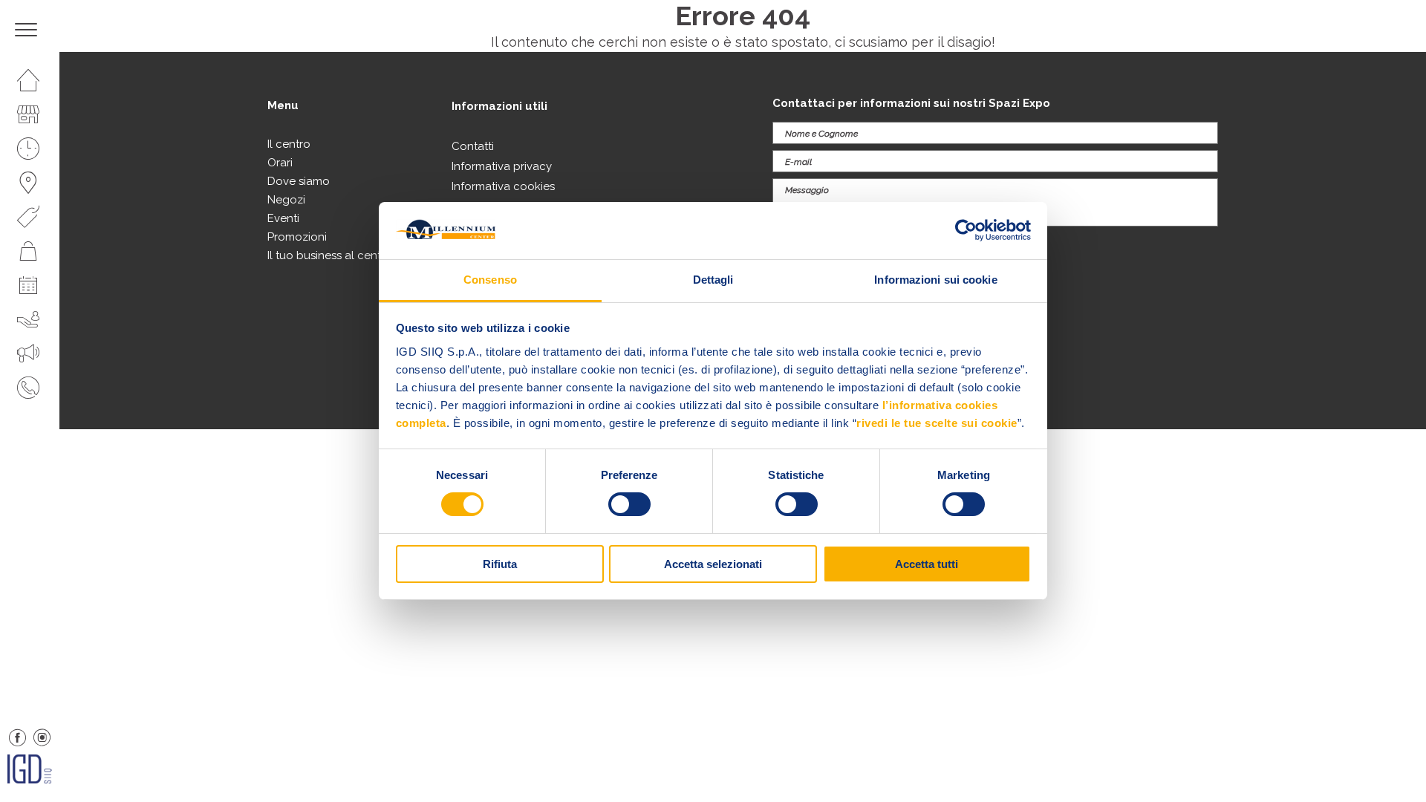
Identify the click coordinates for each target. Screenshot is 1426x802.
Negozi (286, 199)
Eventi (283, 218)
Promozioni (297, 237)
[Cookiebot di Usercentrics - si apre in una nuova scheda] (966, 230)
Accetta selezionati (713, 564)
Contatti (473, 146)
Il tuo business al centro (329, 255)
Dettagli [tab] (713, 279)
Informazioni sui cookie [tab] (935, 279)
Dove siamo (298, 181)
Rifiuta (500, 564)
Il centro (288, 144)
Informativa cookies (503, 186)
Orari (280, 162)
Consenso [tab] (490, 279)
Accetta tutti (926, 564)
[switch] (629, 504)
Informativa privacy (502, 166)
